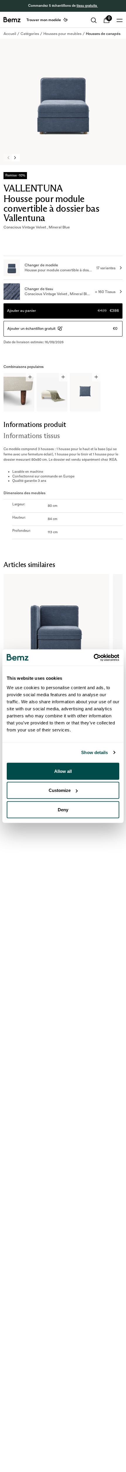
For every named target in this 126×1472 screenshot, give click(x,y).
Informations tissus (31, 435)
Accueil (10, 33)
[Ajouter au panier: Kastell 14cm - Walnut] (30, 377)
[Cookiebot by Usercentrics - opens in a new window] (93, 657)
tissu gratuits (87, 6)
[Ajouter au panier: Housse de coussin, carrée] (96, 377)
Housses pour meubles (62, 33)
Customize (60, 790)
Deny (63, 809)
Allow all (63, 770)
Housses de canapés (103, 33)
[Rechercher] (94, 20)
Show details (94, 752)
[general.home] (12, 19)
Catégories (30, 33)
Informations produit (35, 424)
